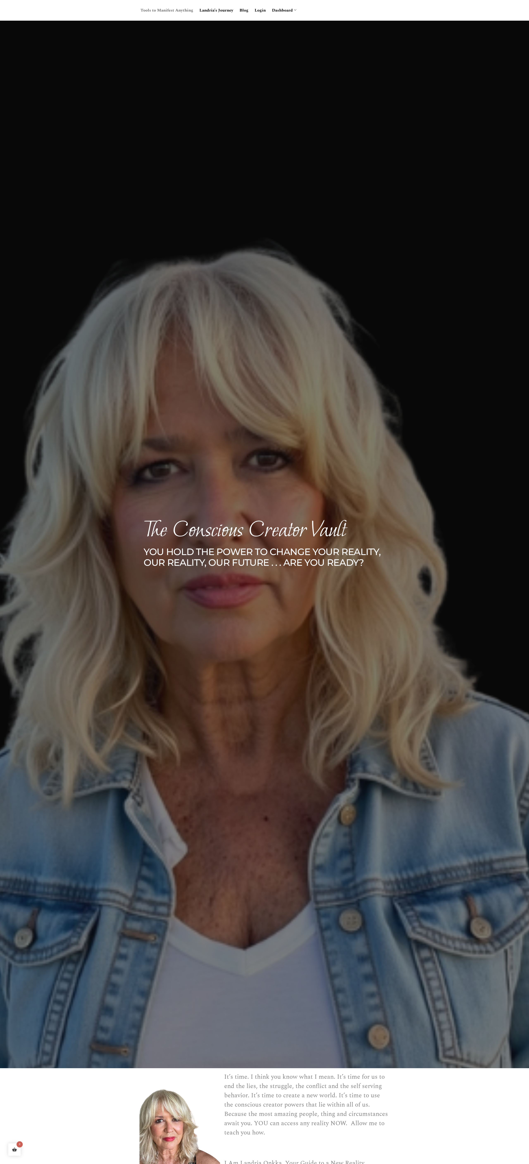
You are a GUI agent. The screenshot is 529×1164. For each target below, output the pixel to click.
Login (260, 10)
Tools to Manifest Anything (167, 10)
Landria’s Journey (216, 10)
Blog (243, 10)
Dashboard (282, 10)
